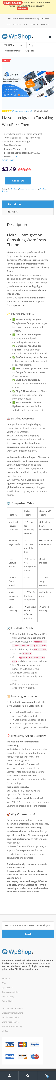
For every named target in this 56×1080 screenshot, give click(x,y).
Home (21, 45)
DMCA (5, 1031)
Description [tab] (15, 204)
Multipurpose (33, 189)
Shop (31, 45)
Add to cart (18, 180)
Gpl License (7, 987)
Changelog (17, 24)
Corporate (23, 189)
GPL (16, 156)
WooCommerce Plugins (12, 1013)
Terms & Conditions (11, 992)
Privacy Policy (8, 996)
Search (28, 934)
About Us (6, 978)
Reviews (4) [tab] (12, 211)
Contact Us (34, 24)
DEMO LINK (8, 160)
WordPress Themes (11, 1022)
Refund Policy (8, 1001)
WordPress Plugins (10, 1017)
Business (14, 189)
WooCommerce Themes (13, 1008)
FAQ (8, 24)
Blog (25, 24)
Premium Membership (12, 1026)
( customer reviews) (22, 111)
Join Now (22, 9)
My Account (45, 24)
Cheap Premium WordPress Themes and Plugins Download (28, 19)
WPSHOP (8, 45)
